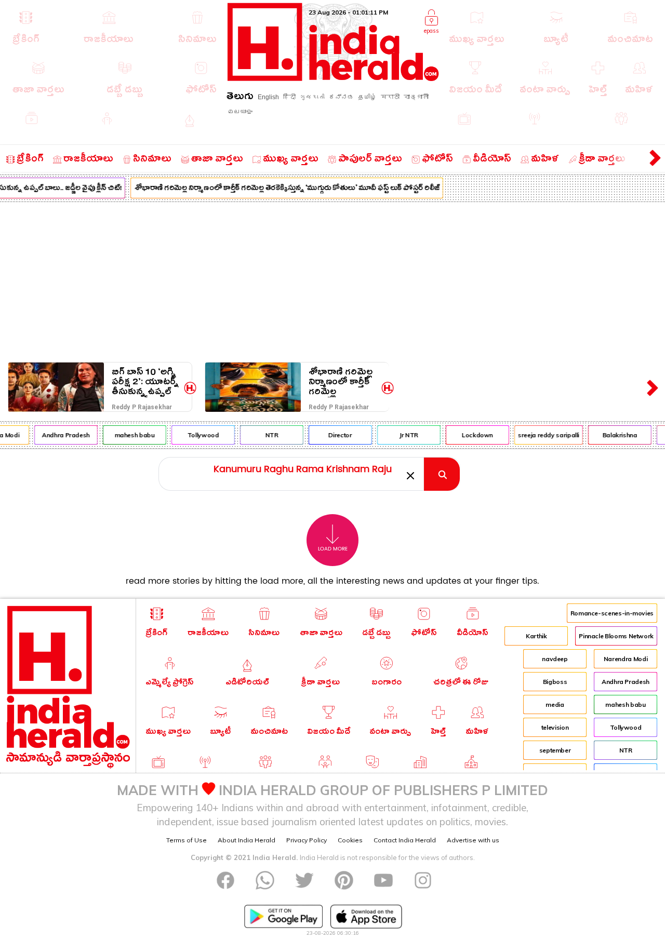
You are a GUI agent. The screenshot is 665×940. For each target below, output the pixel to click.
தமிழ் (367, 97)
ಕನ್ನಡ (341, 97)
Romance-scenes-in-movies (612, 613)
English (268, 97)
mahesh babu (131, 435)
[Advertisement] (332, 280)
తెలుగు (240, 97)
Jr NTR (405, 435)
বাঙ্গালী (416, 97)
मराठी (390, 97)
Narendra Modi (625, 659)
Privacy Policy (306, 840)
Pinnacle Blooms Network (616, 636)
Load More (333, 549)
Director (336, 435)
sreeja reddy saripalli (545, 435)
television (554, 727)
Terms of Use (186, 840)
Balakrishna (616, 435)
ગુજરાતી (312, 97)
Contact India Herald (405, 840)
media (555, 704)
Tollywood (200, 435)
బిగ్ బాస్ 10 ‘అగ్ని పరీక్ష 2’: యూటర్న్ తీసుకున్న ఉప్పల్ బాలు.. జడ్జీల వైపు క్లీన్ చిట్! (145, 382)
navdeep (554, 659)
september (555, 750)
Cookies (350, 840)
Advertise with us (473, 840)
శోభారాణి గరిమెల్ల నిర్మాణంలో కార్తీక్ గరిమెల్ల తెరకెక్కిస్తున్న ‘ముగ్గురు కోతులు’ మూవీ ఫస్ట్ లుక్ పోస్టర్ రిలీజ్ (283, 189)
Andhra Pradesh (62, 435)
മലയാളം (240, 111)
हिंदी (289, 97)
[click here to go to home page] (333, 78)
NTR (267, 435)
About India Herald (246, 840)
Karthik (536, 636)
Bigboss (555, 682)
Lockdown (473, 435)
